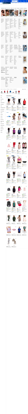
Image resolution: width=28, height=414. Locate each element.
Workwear (6, 42)
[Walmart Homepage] (1, 1)
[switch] (4, 89)
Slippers (15, 59)
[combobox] (15, 1)
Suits (10, 38)
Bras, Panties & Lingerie (7, 20)
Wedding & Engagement (20, 22)
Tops (5, 29)
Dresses (6, 49)
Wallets (10, 79)
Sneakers (15, 25)
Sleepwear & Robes (11, 37)
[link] (1, 92)
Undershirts (11, 40)
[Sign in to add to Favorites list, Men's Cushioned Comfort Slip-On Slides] (10, 113)
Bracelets (6, 71)
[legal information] (15, 96)
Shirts (5, 37)
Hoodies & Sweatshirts (7, 50)
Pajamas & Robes (6, 51)
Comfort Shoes (15, 20)
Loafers (14, 23)
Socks (5, 38)
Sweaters (6, 27)
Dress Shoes (6, 58)
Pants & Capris (11, 23)
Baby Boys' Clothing (15, 46)
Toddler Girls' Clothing (16, 48)
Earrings (19, 20)
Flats (14, 58)
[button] (20, 1)
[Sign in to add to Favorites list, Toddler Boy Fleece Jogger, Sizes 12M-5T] (26, 186)
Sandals (14, 24)
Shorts (6, 25)
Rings (5, 73)
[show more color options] (10, 193)
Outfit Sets (6, 23)
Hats (5, 85)
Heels (14, 22)
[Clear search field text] (16, 1)
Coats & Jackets (11, 33)
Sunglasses (19, 37)
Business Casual (6, 33)
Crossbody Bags (6, 79)
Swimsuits (10, 27)
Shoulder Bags (6, 80)
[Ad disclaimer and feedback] (8, 105)
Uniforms (6, 53)
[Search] (17, 1)
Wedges (6, 63)
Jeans (5, 22)
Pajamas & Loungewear (7, 24)
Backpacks (19, 49)
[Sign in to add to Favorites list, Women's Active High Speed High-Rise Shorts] (10, 226)
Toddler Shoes (20, 46)
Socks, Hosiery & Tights (12, 25)
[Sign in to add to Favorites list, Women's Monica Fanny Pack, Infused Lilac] (15, 226)
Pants (10, 35)
